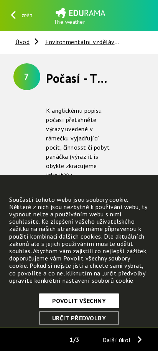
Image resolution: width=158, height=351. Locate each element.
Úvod (22, 42)
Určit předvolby (79, 318)
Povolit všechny (79, 301)
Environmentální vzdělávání (84, 42)
